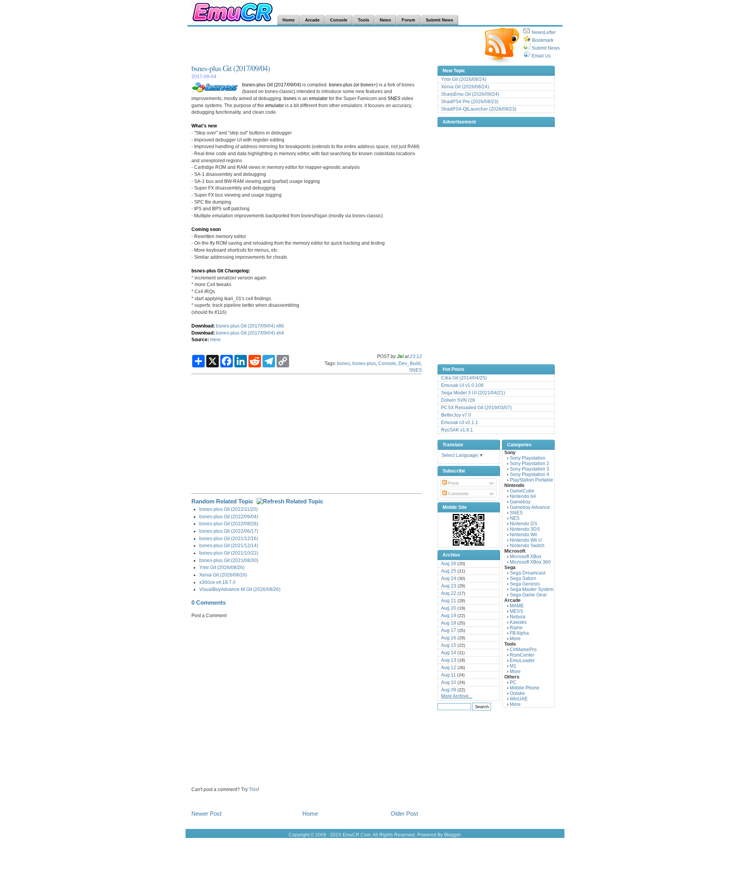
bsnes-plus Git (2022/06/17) (228, 530)
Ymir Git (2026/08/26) (222, 567)
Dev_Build (409, 363)
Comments (458, 493)
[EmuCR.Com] (468, 529)
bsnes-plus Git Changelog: (220, 270)
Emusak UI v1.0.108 (462, 385)
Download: (203, 325)
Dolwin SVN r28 (458, 400)
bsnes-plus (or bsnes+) (353, 84)
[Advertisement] (333, 45)
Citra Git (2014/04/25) (464, 378)
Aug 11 (448, 675)
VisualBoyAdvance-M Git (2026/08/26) (239, 589)
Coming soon (206, 229)
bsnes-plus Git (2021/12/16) (228, 538)
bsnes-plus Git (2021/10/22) (228, 552)
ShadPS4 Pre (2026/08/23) (469, 101)
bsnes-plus (364, 363)
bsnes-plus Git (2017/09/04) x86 (250, 325)
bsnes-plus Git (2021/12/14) (228, 545)
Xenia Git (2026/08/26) (223, 574)
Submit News (546, 48)
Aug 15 (448, 645)
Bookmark (543, 40)
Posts (453, 483)
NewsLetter (544, 32)
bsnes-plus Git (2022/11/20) (228, 509)
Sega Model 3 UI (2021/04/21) (473, 393)
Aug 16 (448, 638)
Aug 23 (448, 586)
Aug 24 (448, 578)
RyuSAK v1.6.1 (457, 430)
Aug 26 (448, 563)
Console (387, 363)
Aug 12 (448, 667)
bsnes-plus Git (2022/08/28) (228, 523)
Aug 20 (448, 608)
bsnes (290, 98)
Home (310, 813)
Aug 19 (448, 615)
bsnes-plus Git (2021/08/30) (228, 560)
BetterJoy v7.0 (456, 415)
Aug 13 (448, 660)
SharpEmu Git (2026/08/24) (470, 94)
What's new (204, 125)
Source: (200, 339)
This (253, 789)
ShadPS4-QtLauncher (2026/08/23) (478, 109)
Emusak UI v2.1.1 (459, 422)
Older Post (404, 813)
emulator (318, 98)
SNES (394, 98)
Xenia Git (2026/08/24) (465, 87)
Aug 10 (448, 682)
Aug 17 (448, 630)
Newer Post (206, 813)
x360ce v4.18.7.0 (217, 582)
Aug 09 (448, 690)
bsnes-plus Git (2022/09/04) (228, 516)
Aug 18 (448, 623)
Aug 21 (448, 600)
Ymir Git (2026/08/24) (463, 79)
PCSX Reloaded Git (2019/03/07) (476, 407)
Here (215, 339)
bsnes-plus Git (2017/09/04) (230, 68)
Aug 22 (448, 593)
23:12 (416, 356)
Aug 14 (448, 652)
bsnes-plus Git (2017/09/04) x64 (250, 332)
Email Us (541, 56)
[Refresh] (290, 501)
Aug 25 (448, 571)
